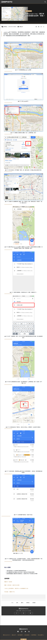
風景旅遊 (27, 602)
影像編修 (34, 602)
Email (43, 27)
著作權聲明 (20, 635)
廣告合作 (14, 635)
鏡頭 (17, 602)
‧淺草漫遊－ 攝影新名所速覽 (11, 585)
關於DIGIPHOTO (6, 635)
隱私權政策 (26, 635)
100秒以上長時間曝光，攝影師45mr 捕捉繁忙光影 (16, 588)
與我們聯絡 (33, 635)
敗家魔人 (6, 26)
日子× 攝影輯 (8, 581)
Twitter (41, 27)
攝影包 (22, 602)
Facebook (36, 27)
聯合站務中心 (41, 635)
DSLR (12, 602)
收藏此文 (21, 26)
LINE (39, 27)
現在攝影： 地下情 (9, 591)
